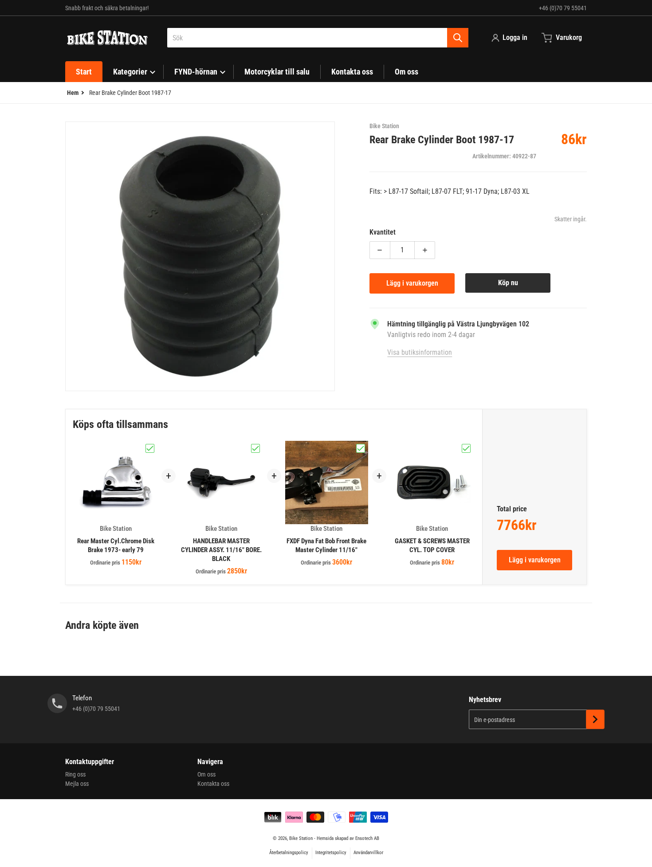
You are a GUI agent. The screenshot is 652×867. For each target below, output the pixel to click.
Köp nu (508, 283)
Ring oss (75, 774)
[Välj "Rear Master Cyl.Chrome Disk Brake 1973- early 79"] (149, 448)
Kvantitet (382, 232)
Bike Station (301, 838)
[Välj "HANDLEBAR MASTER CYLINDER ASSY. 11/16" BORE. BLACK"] (255, 448)
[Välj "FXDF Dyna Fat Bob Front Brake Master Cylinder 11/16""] (360, 448)
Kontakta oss (213, 783)
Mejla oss (77, 783)
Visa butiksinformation (419, 352)
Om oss (206, 774)
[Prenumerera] (595, 719)
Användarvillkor (368, 852)
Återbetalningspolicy (288, 852)
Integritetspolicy (330, 852)
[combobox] (317, 37)
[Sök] (457, 37)
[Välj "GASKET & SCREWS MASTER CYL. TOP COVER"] (466, 448)
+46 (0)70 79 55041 (563, 8)
